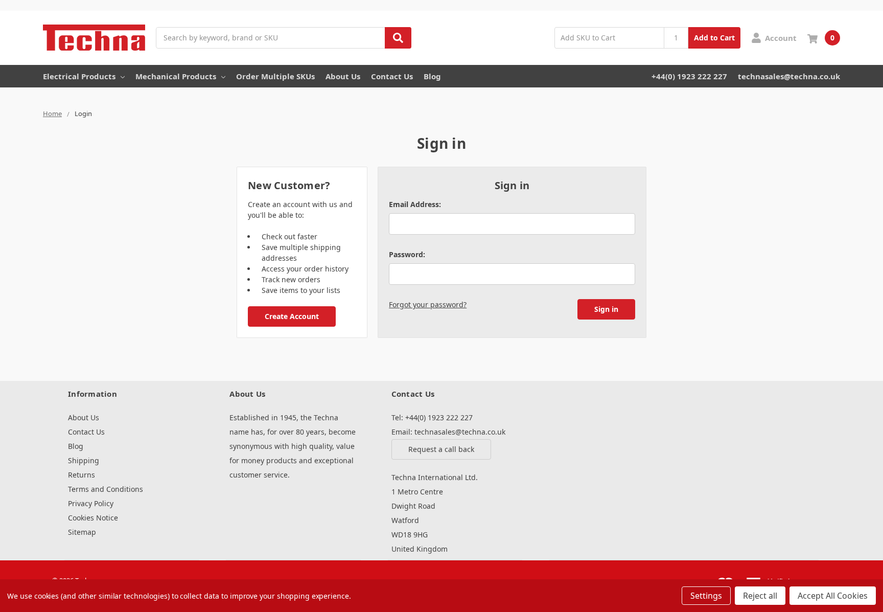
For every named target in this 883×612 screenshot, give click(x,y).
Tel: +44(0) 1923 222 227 (432, 417)
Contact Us (392, 76)
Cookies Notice (93, 518)
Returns (81, 475)
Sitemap (82, 532)
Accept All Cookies (833, 595)
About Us (343, 76)
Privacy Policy (90, 503)
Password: (407, 254)
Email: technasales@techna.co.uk (448, 432)
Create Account (292, 316)
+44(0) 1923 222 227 (689, 76)
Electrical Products (79, 76)
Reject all (760, 595)
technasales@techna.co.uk (789, 76)
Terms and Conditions (105, 489)
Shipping (83, 460)
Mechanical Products (175, 76)
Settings (706, 595)
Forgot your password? (428, 304)
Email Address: (415, 204)
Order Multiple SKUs (275, 76)
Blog (432, 76)
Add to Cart (714, 37)
